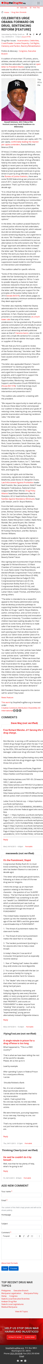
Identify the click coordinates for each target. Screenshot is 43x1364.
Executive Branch (21, 1290)
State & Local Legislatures (12, 1304)
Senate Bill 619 (13, 295)
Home (6, 12)
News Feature (7, 697)
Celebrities (34, 40)
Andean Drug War (9, 1301)
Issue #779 (26, 37)
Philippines (6, 1290)
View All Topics (21, 1311)
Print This (36, 7)
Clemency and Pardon (10, 46)
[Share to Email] (37, 34)
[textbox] (21, 1249)
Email (3, 1200)
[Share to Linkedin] (30, 34)
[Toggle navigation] (38, 3)
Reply (5, 839)
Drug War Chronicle (18, 12)
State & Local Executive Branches (15, 1298)
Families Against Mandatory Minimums (18, 499)
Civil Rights (34, 43)
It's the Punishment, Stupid (17, 860)
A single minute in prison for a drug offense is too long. (19, 1042)
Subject (4, 1223)
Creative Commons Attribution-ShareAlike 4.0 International (20, 709)
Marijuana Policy (31, 1293)
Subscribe (23, 7)
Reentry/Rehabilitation (30, 46)
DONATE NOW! (14, 1337)
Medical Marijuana (9, 1307)
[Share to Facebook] (27, 34)
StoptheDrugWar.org (15, 1348)
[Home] (13, 3)
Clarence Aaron (21, 333)
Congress (23, 51)
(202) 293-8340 (16, 1353)
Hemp (4, 1296)
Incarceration (23, 40)
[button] (40, 34)
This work (5, 702)
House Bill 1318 (8, 386)
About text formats (9, 1263)
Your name (6, 1191)
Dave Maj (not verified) (24, 723)
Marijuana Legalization (11, 1293)
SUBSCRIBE (30, 1337)
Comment (5, 1232)
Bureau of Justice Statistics (16, 176)
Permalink (28, 846)
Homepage (6, 1214)
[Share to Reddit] (33, 34)
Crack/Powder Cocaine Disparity (15, 43)
